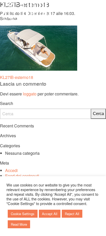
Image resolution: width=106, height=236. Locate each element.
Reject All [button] (72, 213)
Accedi (11, 170)
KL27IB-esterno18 (16, 77)
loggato (30, 94)
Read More (19, 224)
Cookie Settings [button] (22, 213)
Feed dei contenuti (22, 176)
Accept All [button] (49, 213)
